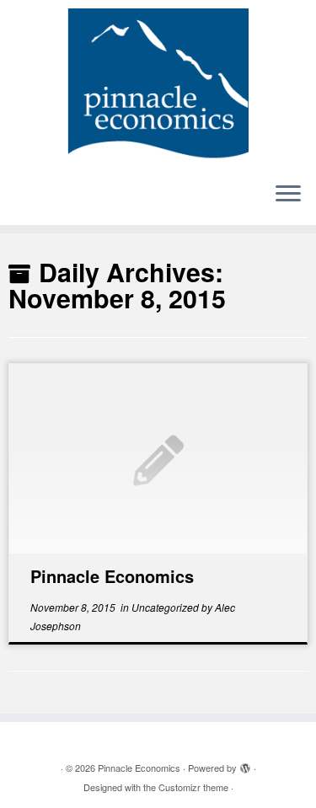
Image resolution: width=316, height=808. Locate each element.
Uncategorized (166, 607)
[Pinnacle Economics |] (158, 84)
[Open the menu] (288, 194)
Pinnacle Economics (112, 576)
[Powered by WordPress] (245, 764)
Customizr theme (193, 787)
